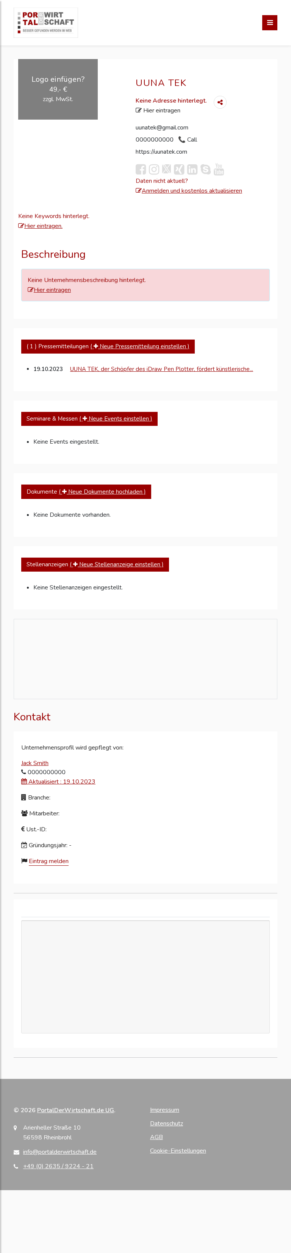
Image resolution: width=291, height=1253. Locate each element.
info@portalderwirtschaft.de (60, 1152)
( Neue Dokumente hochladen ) (102, 492)
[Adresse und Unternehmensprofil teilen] (220, 102)
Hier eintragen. (43, 226)
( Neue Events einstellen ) (115, 418)
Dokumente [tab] (86, 492)
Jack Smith (34, 763)
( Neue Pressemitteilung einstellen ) (139, 346)
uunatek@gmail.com (162, 127)
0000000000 (155, 140)
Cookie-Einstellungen (178, 1151)
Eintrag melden (49, 861)
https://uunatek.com (161, 152)
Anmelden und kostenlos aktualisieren (192, 191)
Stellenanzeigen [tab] (95, 564)
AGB (156, 1137)
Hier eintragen (161, 110)
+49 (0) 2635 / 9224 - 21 (58, 1166)
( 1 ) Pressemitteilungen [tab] (108, 346)
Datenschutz (166, 1123)
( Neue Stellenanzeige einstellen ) (117, 564)
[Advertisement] (145, 999)
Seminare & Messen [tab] (89, 418)
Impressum (164, 1110)
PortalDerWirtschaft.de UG (75, 1110)
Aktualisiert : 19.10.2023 (61, 782)
